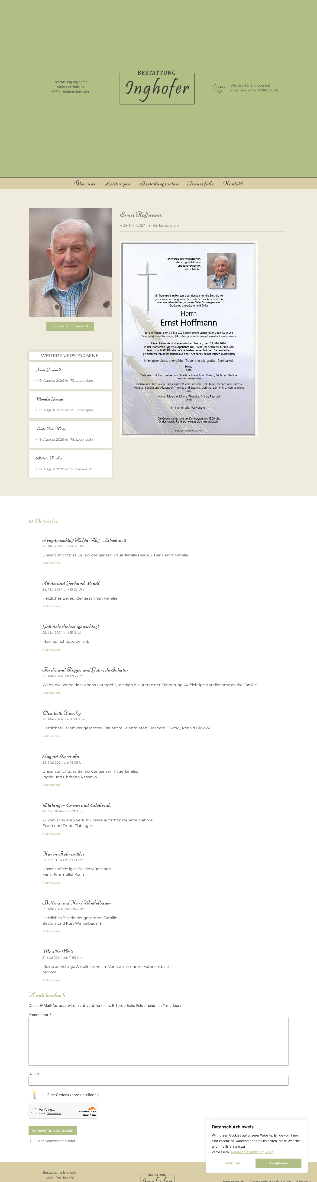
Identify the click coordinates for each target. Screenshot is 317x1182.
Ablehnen (233, 1163)
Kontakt (233, 183)
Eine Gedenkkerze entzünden (73, 1094)
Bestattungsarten (158, 183)
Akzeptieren (278, 1163)
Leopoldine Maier (52, 428)
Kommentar (40, 1015)
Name (34, 1073)
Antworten (51, 563)
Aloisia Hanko (49, 458)
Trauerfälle (201, 183)
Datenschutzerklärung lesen (252, 1152)
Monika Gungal (49, 399)
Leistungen (117, 183)
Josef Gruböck (48, 369)
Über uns (84, 183)
